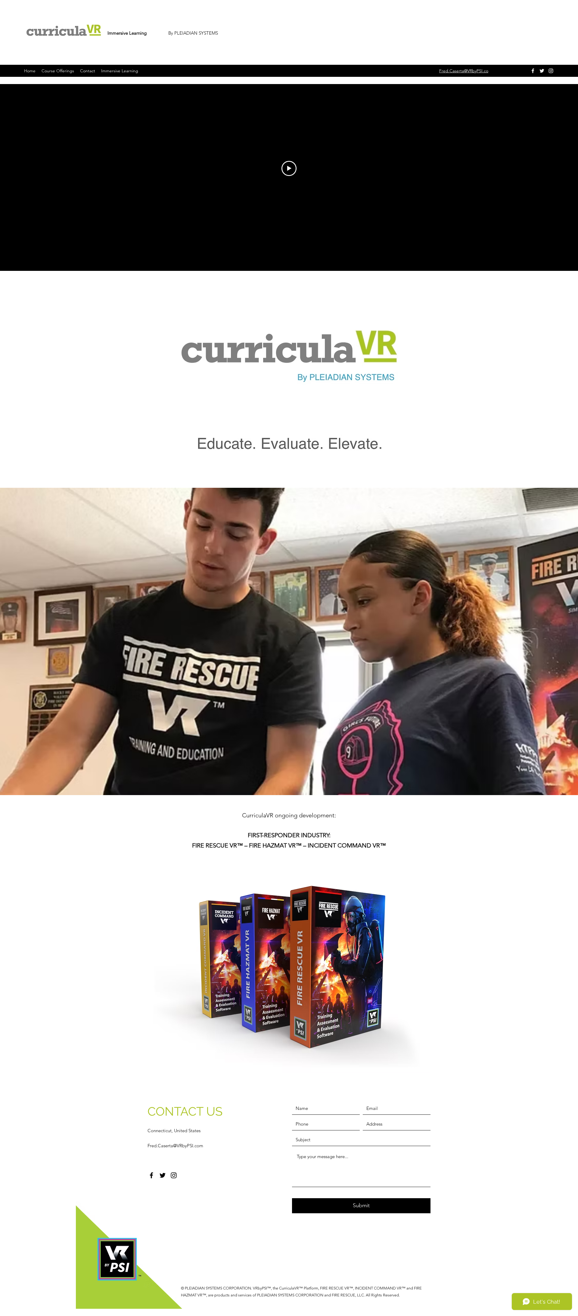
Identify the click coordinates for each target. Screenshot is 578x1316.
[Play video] (289, 168)
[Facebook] (533, 71)
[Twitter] (542, 71)
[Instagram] (551, 71)
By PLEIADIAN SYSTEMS (193, 33)
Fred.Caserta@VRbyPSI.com (175, 1145)
